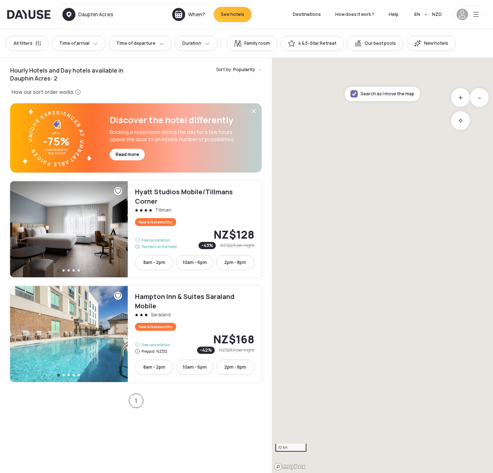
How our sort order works (43, 91)
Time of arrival (74, 43)
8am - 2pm (154, 262)
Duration (191, 43)
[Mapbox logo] (290, 467)
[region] (382, 265)
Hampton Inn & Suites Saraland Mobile (136, 334)
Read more (127, 154)
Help (393, 14)
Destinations (307, 14)
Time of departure (136, 43)
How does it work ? (354, 14)
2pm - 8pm (235, 262)
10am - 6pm (195, 262)
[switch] (252, 43)
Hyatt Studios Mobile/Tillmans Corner (136, 229)
